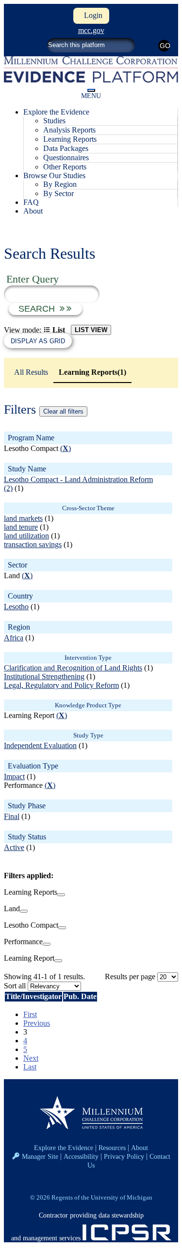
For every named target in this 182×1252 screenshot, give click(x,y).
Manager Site (40, 1156)
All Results (31, 372)
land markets (23, 518)
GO (165, 46)
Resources (112, 1148)
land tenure (21, 527)
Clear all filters (63, 411)
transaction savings (33, 544)
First (30, 1014)
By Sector (58, 193)
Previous (36, 1023)
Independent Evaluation (40, 745)
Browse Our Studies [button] (54, 175)
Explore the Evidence (63, 1148)
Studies (54, 121)
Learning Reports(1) (92, 372)
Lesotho (16, 606)
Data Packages (65, 148)
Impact (14, 776)
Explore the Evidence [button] (56, 112)
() (65, 448)
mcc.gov (91, 30)
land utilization (26, 536)
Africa (13, 638)
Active (14, 847)
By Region (60, 184)
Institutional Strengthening (44, 676)
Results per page (130, 976)
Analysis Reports (69, 130)
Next (30, 1058)
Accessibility (81, 1156)
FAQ (31, 202)
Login (91, 15)
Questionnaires (66, 157)
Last (29, 1067)
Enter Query (32, 279)
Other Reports (64, 167)
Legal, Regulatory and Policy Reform (61, 685)
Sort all (15, 986)
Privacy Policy (124, 1156)
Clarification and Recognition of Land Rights (73, 668)
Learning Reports (70, 139)
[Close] (61, 894)
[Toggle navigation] (91, 90)
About (33, 211)
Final (11, 816)
